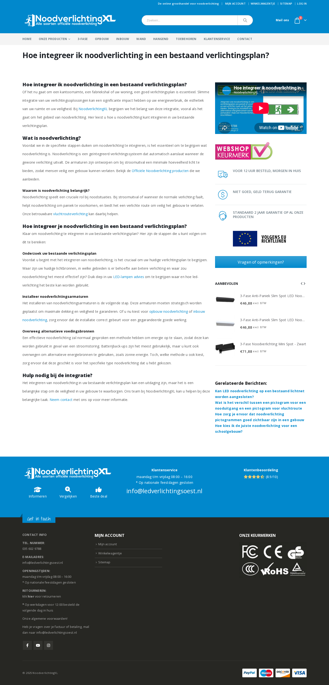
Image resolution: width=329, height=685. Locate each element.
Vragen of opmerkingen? (261, 262)
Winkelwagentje (263, 3)
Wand (141, 39)
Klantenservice (217, 39)
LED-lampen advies (128, 276)
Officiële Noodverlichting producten (160, 170)
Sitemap (286, 3)
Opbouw (102, 39)
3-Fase (83, 39)
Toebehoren (186, 39)
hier (31, 596)
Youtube (37, 645)
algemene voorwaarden (49, 619)
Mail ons (282, 20)
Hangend (160, 39)
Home (27, 39)
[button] (301, 283)
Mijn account (235, 3)
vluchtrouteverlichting (70, 214)
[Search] (245, 20)
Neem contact (61, 399)
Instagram (48, 645)
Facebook (27, 645)
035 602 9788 (31, 549)
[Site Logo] (70, 20)
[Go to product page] (225, 300)
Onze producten (53, 39)
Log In (302, 3)
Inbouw (122, 39)
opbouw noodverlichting (168, 311)
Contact (244, 39)
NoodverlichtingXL (93, 108)
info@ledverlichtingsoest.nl (164, 491)
